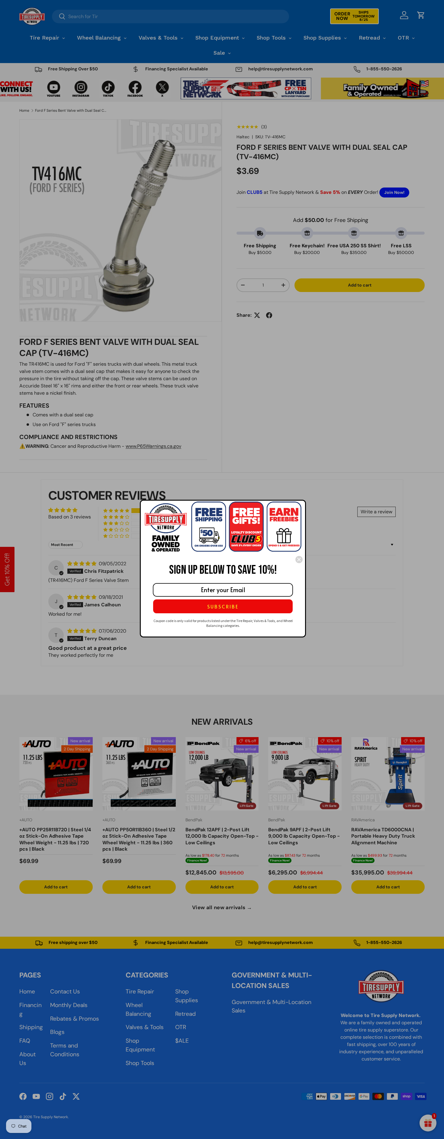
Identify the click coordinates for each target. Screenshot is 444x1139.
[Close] (299, 559)
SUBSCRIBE (223, 606)
